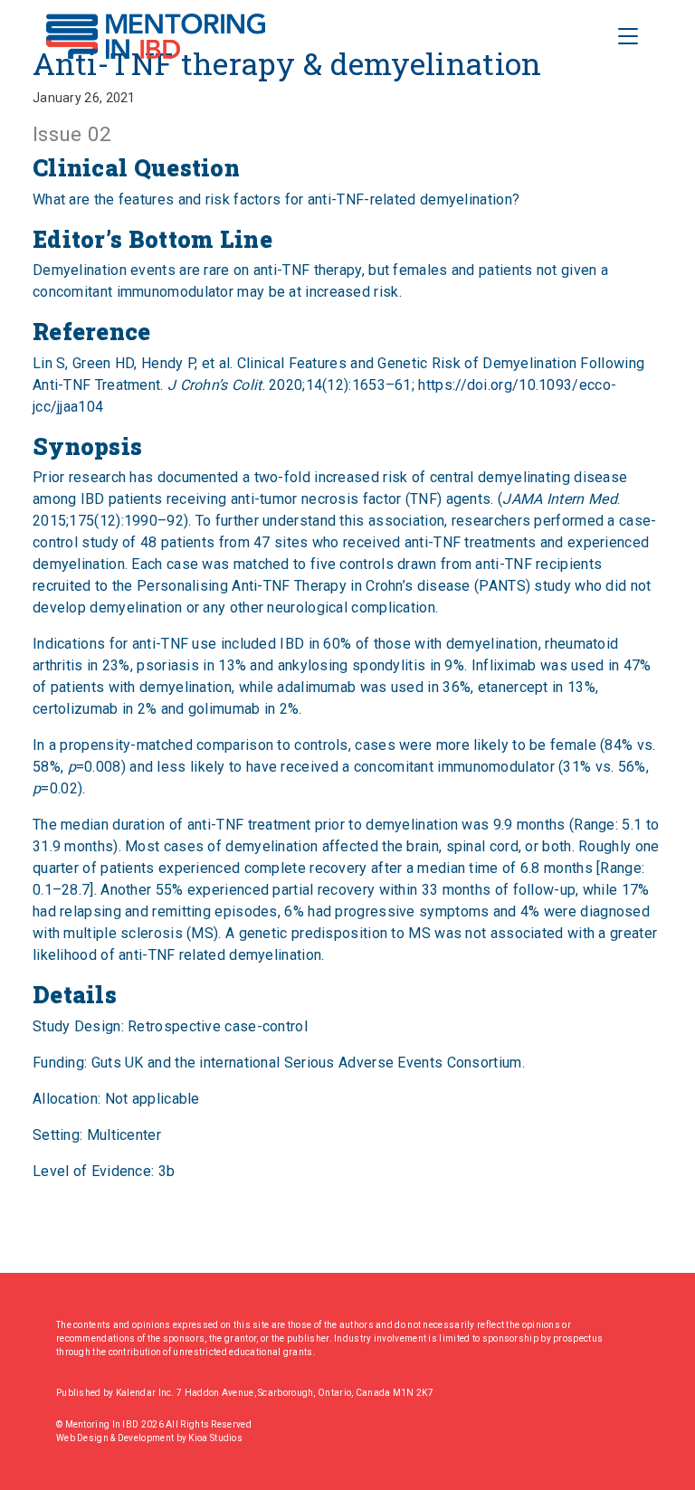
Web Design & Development (116, 1438)
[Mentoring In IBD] (155, 36)
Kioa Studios (215, 1438)
